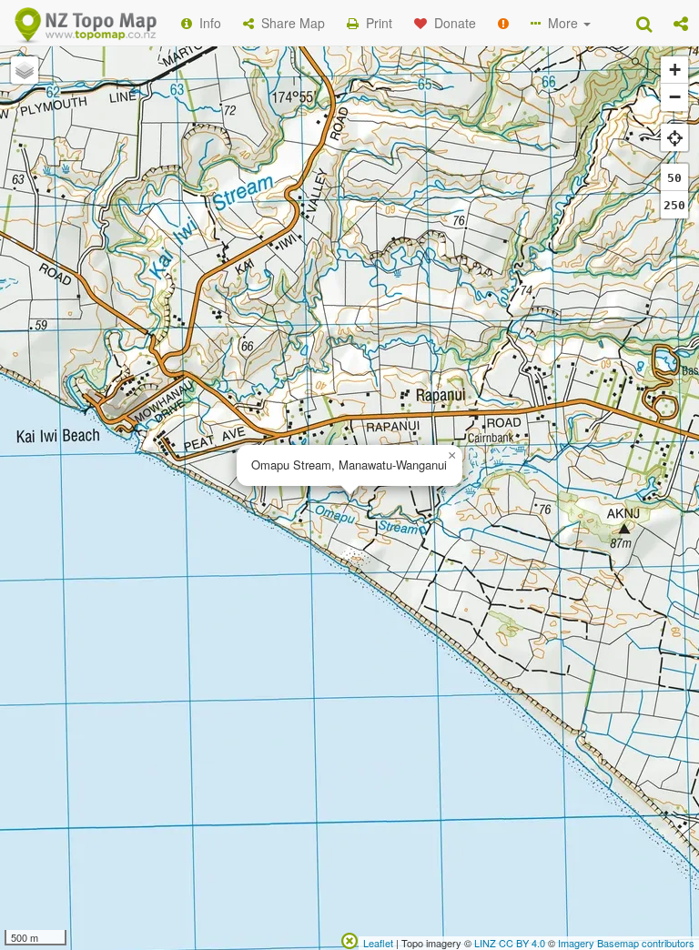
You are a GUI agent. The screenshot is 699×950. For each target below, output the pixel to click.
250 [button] (674, 205)
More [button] (561, 23)
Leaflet (378, 942)
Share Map (289, 23)
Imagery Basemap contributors (626, 942)
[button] (681, 22)
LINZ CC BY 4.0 (509, 942)
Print (375, 23)
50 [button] (674, 178)
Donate (451, 23)
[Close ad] (349, 939)
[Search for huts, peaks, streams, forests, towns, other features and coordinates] (644, 22)
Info (206, 23)
